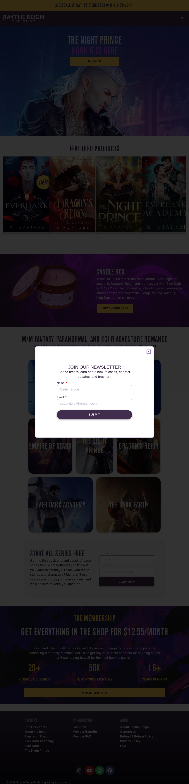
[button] (148, 351)
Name (61, 383)
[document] (94, 392)
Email (61, 397)
